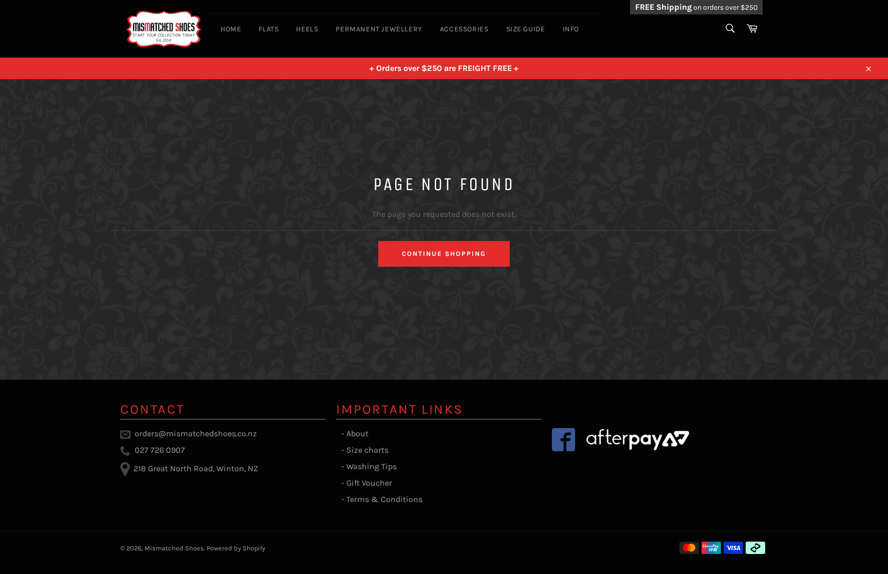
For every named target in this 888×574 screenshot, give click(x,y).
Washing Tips (371, 466)
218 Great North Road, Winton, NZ (196, 468)
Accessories (464, 29)
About (357, 433)
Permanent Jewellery (379, 29)
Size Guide (525, 29)
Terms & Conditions (384, 499)
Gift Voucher (369, 483)
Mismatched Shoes (174, 548)
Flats (268, 29)
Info (571, 29)
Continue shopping (444, 253)
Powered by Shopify (236, 548)
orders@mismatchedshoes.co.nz (196, 433)
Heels (307, 29)
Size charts (367, 450)
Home (230, 29)
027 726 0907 (160, 450)
